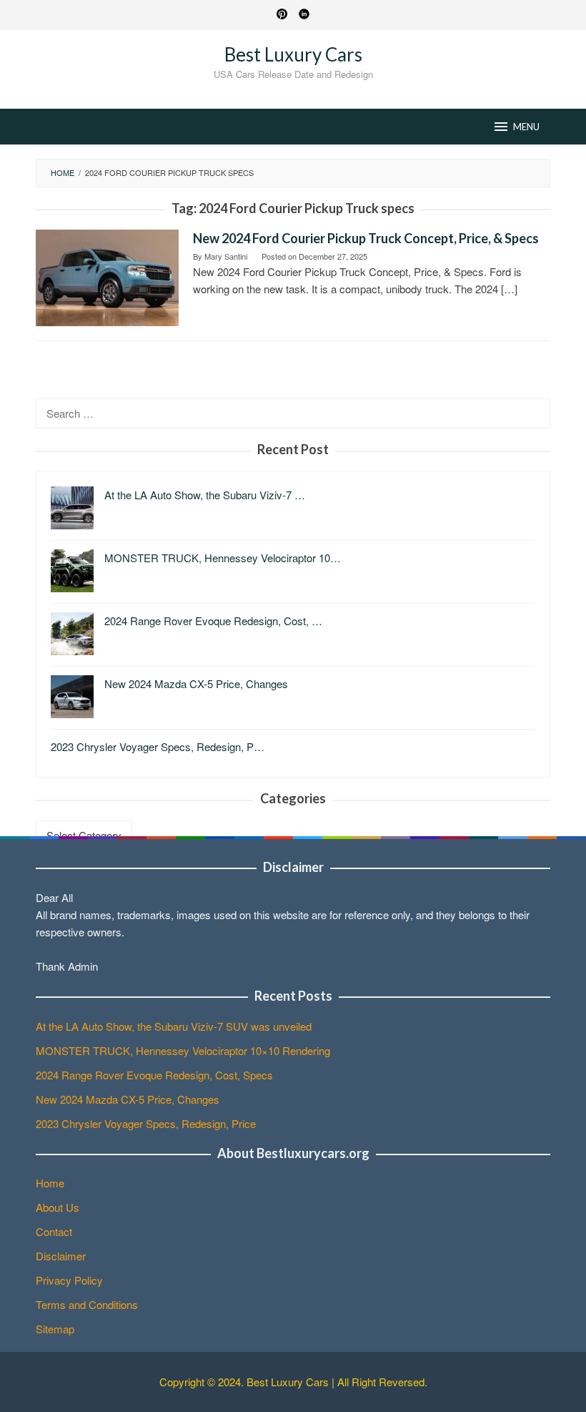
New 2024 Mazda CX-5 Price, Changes (127, 1099)
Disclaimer (61, 1255)
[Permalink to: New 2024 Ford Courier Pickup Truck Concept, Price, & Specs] (107, 276)
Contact (54, 1231)
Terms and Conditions (87, 1304)
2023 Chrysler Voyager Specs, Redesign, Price (146, 1123)
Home (50, 1182)
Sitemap (55, 1328)
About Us (57, 1207)
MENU (526, 126)
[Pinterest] (282, 15)
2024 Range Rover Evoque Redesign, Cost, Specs (154, 1074)
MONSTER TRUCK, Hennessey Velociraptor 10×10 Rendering (183, 1050)
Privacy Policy (69, 1280)
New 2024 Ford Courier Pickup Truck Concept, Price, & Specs (366, 238)
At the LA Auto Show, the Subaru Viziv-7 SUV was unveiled (174, 1026)
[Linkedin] (304, 15)
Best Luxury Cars (293, 54)
